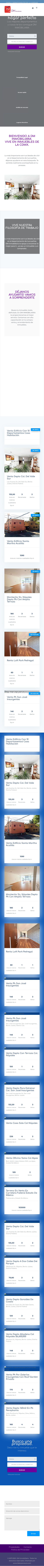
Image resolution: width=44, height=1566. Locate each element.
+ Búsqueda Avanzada (13, 51)
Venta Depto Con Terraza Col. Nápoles (22, 1054)
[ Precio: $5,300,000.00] (22, 1221)
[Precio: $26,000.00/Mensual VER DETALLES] (22, 644)
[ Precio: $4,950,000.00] (22, 767)
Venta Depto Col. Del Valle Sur (22, 194)
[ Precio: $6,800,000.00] (22, 1294)
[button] (22, 36)
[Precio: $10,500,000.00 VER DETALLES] (22, 581)
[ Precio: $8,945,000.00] (22, 1083)
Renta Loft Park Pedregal (20, 660)
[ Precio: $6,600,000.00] (22, 1329)
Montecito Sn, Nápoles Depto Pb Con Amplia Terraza (19, 599)
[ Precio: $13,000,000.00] (22, 1118)
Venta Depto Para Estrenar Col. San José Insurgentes (20, 1089)
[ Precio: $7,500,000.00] (22, 1403)
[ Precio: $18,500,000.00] (22, 827)
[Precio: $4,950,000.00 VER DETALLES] (22, 460)
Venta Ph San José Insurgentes (17, 698)
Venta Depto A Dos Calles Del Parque (21, 1262)
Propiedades (14, 1547)
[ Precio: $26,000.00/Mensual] (22, 935)
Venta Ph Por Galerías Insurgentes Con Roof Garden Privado (22, 1377)
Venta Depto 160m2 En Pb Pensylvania (19, 1409)
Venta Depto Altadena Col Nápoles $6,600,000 (20, 1335)
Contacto (28, 1547)
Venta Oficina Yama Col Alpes (22, 1158)
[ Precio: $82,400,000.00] (22, 1186)
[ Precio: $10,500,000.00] (22, 878)
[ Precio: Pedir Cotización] (22, 978)
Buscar (22, 47)
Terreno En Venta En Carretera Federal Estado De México (21, 1193)
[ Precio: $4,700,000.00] (22, 1256)
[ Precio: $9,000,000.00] (22, 1153)
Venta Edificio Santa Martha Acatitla (18, 542)
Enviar (33, 1534)
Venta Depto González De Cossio (19, 1300)
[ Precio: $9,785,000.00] (22, 1013)
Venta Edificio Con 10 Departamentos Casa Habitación (18, 433)
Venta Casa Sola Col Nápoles (21, 1123)
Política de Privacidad (20, 1550)
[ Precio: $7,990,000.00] (22, 1368)
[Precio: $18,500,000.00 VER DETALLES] (22, 524)
